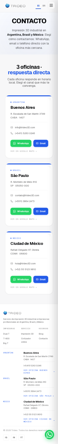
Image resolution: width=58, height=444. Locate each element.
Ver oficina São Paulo (39, 396)
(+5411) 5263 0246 (25, 133)
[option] (44, 6)
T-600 (6, 338)
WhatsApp (23, 143)
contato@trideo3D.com (27, 195)
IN (14, 437)
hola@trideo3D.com (25, 263)
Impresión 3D (27, 333)
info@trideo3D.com (25, 127)
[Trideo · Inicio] (15, 6)
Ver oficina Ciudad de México (39, 420)
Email (43, 143)
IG (6, 437)
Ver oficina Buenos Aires (39, 371)
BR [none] (44, 5)
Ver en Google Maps (23, 151)
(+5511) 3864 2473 (24, 201)
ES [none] (38, 5)
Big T (5, 343)
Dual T (6, 333)
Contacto (43, 338)
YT (21, 437)
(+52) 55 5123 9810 (25, 269)
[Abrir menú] (51, 5)
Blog (41, 333)
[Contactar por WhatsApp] (49, 434)
